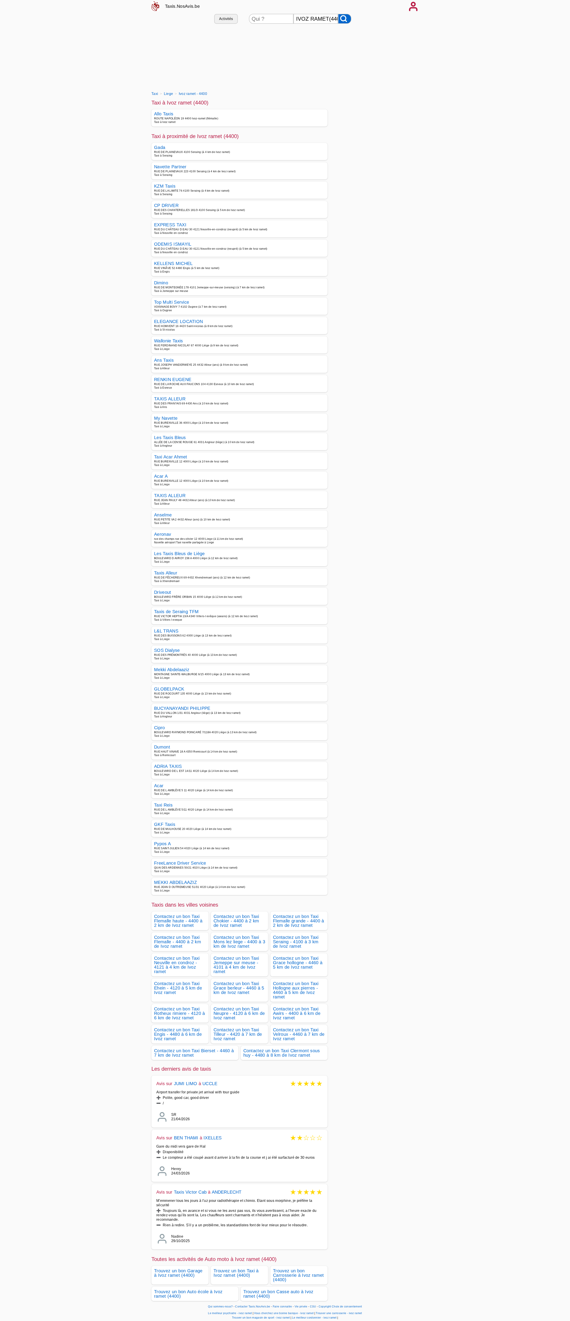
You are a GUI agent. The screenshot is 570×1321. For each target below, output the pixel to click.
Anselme (163, 515)
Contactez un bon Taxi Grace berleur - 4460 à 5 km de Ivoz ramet (239, 988)
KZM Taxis (164, 186)
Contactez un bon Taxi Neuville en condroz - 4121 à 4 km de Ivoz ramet (177, 965)
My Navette (165, 418)
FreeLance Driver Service (180, 863)
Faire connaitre (282, 1306)
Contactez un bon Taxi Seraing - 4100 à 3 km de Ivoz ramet (296, 942)
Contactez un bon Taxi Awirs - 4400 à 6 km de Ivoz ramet (296, 1013)
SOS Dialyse (167, 650)
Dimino (161, 283)
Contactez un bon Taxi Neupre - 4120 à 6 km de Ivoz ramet (239, 1013)
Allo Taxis (163, 114)
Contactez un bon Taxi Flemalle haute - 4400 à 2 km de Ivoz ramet (178, 921)
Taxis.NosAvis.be (182, 6)
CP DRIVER (166, 205)
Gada (159, 147)
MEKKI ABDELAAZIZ (175, 882)
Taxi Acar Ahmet (170, 457)
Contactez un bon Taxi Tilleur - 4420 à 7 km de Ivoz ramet (238, 1034)
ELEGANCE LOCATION (178, 321)
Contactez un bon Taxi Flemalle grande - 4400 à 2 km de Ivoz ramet (298, 921)
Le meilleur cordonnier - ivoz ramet (314, 1317)
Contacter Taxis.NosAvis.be (252, 1306)
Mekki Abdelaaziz (171, 669)
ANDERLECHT (227, 1192)
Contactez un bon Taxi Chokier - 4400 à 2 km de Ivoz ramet (236, 921)
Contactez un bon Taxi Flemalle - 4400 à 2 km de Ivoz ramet (177, 942)
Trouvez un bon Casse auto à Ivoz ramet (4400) (278, 1294)
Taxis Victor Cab (190, 1192)
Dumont (162, 747)
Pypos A (162, 843)
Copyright (325, 1306)
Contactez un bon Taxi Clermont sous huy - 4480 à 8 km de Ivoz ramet (281, 1053)
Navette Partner (170, 167)
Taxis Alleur (165, 573)
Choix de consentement (347, 1306)
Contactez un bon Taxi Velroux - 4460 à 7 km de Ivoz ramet (299, 1034)
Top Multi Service (171, 302)
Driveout (162, 592)
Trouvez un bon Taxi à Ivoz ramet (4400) (236, 1273)
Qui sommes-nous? (220, 1306)
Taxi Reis (163, 805)
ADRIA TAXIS (168, 766)
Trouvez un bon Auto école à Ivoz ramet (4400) (188, 1294)
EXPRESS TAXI (170, 225)
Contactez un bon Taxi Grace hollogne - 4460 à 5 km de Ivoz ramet (297, 963)
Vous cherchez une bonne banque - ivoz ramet (284, 1313)
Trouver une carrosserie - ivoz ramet (339, 1313)
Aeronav (162, 534)
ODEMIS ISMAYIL (172, 244)
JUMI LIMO (185, 1083)
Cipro (159, 727)
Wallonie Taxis (168, 341)
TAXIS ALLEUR (169, 399)
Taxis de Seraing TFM (176, 611)
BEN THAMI (186, 1137)
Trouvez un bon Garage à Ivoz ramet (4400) (178, 1273)
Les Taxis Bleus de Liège (179, 553)
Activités (226, 19)
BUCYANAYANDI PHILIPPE (182, 708)
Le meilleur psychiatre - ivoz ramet (230, 1313)
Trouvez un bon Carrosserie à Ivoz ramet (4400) (298, 1275)
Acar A (161, 476)
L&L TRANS (166, 631)
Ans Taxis (164, 360)
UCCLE (209, 1083)
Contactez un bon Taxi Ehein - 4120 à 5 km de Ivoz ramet (178, 988)
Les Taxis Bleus (170, 437)
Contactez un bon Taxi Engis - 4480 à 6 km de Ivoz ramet (178, 1034)
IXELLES (213, 1137)
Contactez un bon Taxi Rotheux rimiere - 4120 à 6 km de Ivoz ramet (179, 1013)
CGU (313, 1306)
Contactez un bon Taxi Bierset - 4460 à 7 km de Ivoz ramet (194, 1053)
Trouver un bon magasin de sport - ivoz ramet (261, 1317)
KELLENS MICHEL (173, 263)
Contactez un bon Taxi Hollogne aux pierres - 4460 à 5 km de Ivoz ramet (296, 990)
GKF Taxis (164, 824)
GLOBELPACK (169, 689)
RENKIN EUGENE (172, 379)
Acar (158, 785)
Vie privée (301, 1306)
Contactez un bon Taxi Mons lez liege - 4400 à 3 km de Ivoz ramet (239, 942)
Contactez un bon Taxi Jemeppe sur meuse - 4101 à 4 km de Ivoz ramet (236, 965)
